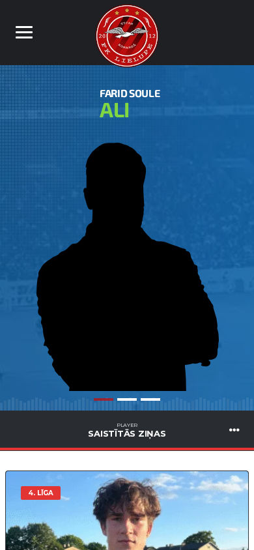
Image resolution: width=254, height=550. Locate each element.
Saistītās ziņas (126, 430)
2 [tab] (127, 399)
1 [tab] (103, 399)
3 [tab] (150, 399)
